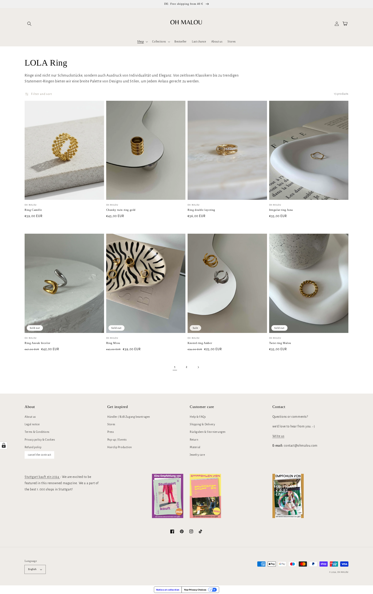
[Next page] (198, 367)
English (32, 569)
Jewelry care (197, 454)
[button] (29, 23)
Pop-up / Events (117, 439)
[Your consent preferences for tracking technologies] (3, 445)
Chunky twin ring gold (121, 209)
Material (195, 447)
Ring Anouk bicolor (37, 343)
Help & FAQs (198, 416)
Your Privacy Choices (195, 589)
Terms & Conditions (37, 431)
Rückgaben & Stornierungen (208, 431)
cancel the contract (39, 454)
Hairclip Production (119, 447)
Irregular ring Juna (281, 209)
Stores (111, 424)
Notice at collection (167, 589)
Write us (278, 436)
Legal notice (32, 424)
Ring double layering (201, 209)
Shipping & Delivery (202, 424)
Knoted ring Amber (200, 343)
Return (194, 439)
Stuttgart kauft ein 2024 (42, 477)
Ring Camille (33, 209)
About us (30, 416)
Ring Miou (113, 343)
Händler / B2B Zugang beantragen (128, 416)
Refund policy (33, 447)
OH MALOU (342, 572)
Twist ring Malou (280, 343)
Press (110, 431)
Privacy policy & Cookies (40, 439)
